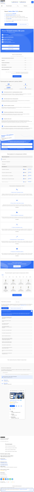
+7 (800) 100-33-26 (23, 1)
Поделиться (1, 479)
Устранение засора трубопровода (5, 62)
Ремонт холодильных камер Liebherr (11, 447)
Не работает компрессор (5, 169)
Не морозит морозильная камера (6, 172)
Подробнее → (29, 169)
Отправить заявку (10, 48)
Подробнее (17, 207)
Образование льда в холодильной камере (8, 178)
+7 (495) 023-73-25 (15, 1)
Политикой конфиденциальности (25, 374)
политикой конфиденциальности (20, 148)
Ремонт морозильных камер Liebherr (11, 451)
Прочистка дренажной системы (5, 69)
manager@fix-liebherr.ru (4, 464)
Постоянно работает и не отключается (7, 175)
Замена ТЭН (3, 60)
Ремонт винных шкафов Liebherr (10, 449)
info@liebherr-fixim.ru (3, 462)
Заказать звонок (17, 266)
